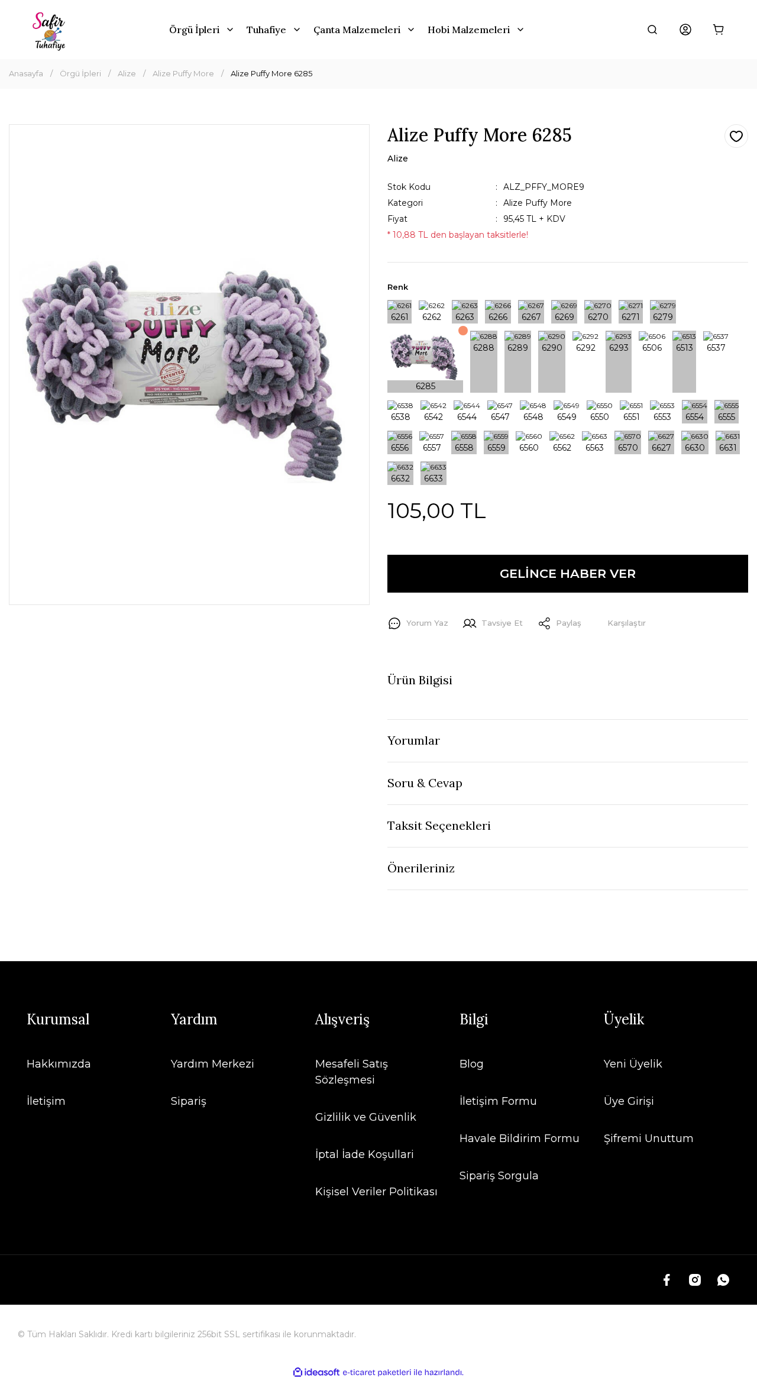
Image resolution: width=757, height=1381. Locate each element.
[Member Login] (685, 29)
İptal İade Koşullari (364, 1154)
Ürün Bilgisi (419, 679)
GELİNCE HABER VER (568, 573)
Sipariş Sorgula (499, 1175)
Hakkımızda (59, 1063)
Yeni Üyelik (633, 1063)
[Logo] (50, 29)
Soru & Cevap (424, 782)
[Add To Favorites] (736, 136)
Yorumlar (413, 740)
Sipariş (188, 1101)
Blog (472, 1063)
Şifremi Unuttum (649, 1138)
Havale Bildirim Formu (520, 1138)
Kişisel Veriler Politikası (376, 1191)
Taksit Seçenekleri (439, 825)
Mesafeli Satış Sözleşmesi (351, 1071)
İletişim (46, 1101)
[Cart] (718, 29)
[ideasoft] (316, 1372)
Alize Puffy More (537, 203)
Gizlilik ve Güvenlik (365, 1117)
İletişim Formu (498, 1101)
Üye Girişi (629, 1101)
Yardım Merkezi (212, 1063)
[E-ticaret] (377, 1372)
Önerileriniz (421, 868)
